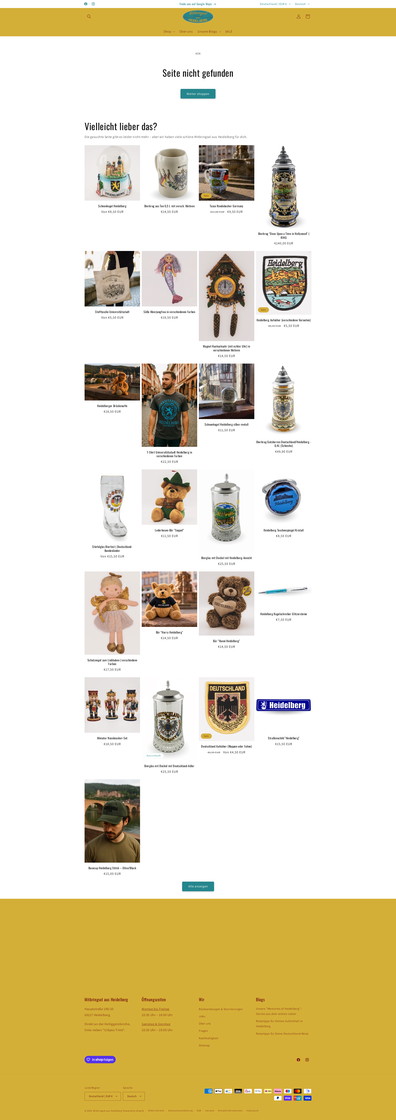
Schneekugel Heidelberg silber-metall (227, 424)
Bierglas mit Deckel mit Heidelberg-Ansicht (226, 558)
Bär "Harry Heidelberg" (169, 632)
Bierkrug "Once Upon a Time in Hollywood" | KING (283, 235)
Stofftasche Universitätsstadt (112, 312)
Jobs (202, 1016)
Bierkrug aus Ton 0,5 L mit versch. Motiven (169, 206)
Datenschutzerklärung (180, 1110)
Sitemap (204, 1045)
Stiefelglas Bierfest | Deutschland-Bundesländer (112, 548)
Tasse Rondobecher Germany (226, 206)
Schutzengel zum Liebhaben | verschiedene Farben (112, 661)
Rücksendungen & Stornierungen (221, 1009)
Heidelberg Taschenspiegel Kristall (284, 530)
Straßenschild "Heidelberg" (283, 738)
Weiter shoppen (198, 94)
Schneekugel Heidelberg (112, 206)
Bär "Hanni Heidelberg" (226, 641)
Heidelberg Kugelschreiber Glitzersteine (283, 614)
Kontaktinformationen (230, 1110)
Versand (209, 1110)
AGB (199, 1110)
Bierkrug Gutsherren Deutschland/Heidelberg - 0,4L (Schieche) (283, 444)
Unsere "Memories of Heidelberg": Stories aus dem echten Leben (278, 1011)
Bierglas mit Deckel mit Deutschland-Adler (169, 766)
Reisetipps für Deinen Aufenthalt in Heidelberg (279, 1023)
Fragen (203, 1031)
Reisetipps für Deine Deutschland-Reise (282, 1033)
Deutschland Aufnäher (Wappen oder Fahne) (226, 746)
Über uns (205, 1024)
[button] (89, 16)
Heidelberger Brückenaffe (112, 406)
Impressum (252, 1110)
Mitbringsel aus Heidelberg (107, 1110)
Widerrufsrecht (156, 1110)
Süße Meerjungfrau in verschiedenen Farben (169, 312)
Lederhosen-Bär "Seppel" (169, 530)
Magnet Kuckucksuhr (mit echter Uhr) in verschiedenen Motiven (226, 348)
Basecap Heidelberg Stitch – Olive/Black (112, 868)
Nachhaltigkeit (208, 1038)
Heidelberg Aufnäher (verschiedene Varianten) (284, 320)
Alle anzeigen (198, 886)
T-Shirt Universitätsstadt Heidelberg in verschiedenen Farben (169, 454)
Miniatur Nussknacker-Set (112, 738)
